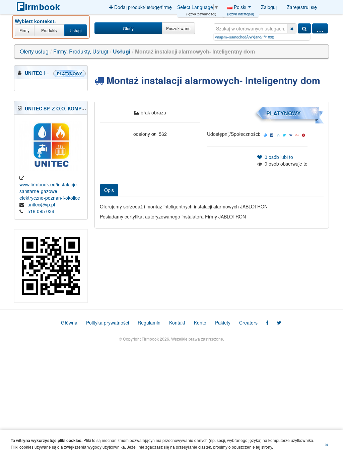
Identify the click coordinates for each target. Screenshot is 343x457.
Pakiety (222, 322)
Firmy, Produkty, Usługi (80, 51)
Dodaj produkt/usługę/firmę (142, 7)
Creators (248, 322)
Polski (240, 9)
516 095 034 (40, 211)
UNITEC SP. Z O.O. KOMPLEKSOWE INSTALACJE (80, 108)
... (320, 28)
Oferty (128, 28)
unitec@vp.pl (41, 204)
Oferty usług (34, 51)
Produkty (49, 30)
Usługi (76, 30)
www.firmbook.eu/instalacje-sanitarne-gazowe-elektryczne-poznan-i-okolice (49, 191)
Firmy (24, 30)
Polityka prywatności (107, 322)
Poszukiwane (178, 28)
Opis (109, 190)
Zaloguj (269, 7)
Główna (69, 322)
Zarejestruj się (302, 7)
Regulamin (149, 322)
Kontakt (177, 322)
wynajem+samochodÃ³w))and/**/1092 (230, 36)
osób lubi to (277, 157)
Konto (200, 322)
